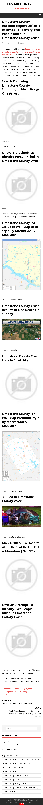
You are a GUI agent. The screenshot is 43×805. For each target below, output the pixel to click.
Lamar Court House (10, 791)
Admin (22, 43)
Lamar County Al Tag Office (14, 783)
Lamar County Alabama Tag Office (17, 763)
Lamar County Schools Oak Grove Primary (20, 787)
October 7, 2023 (10, 43)
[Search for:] (21, 728)
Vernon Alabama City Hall (13, 767)
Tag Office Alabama (10, 755)
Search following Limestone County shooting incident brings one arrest (21, 52)
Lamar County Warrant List (14, 779)
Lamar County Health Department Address (20, 759)
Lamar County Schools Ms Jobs (15, 775)
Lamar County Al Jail (10, 771)
